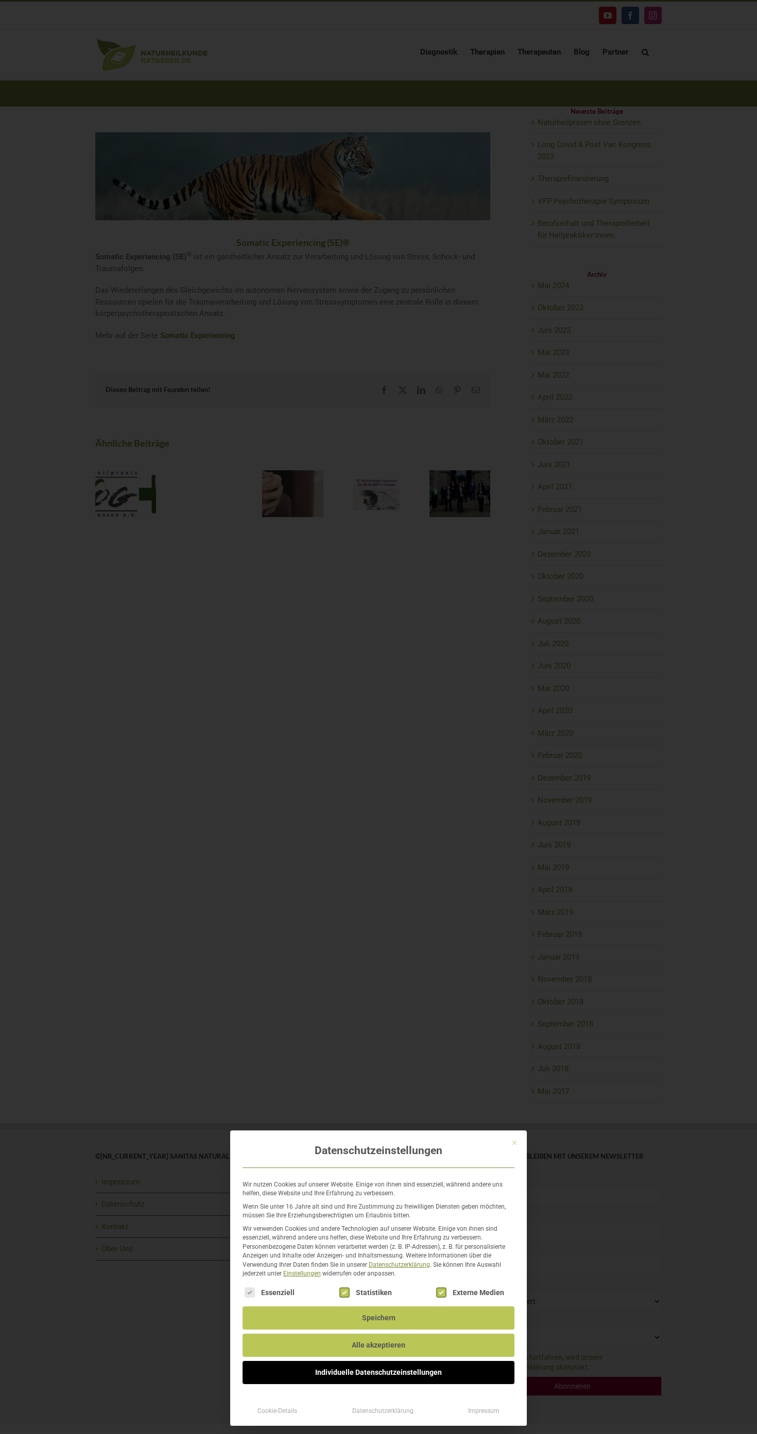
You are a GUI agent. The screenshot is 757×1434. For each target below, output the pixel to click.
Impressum (484, 1410)
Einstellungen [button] (302, 1273)
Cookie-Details (277, 1410)
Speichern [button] (378, 1318)
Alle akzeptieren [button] (378, 1345)
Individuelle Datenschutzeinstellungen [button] (378, 1372)
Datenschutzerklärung (399, 1264)
